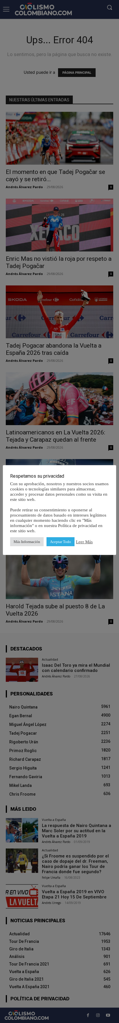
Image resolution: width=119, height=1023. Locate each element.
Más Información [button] (27, 542)
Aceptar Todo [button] (60, 542)
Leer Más (84, 542)
